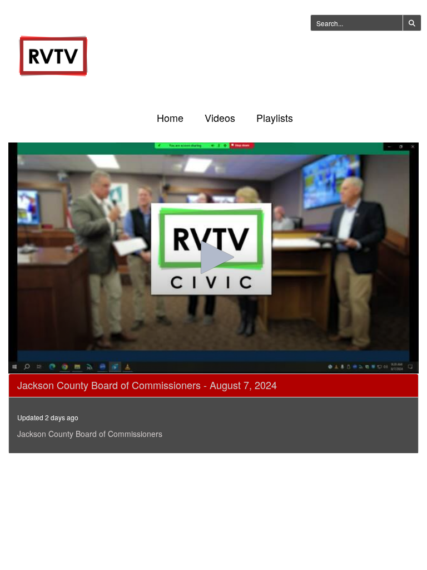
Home (170, 117)
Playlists (274, 117)
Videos (220, 117)
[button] (213, 257)
